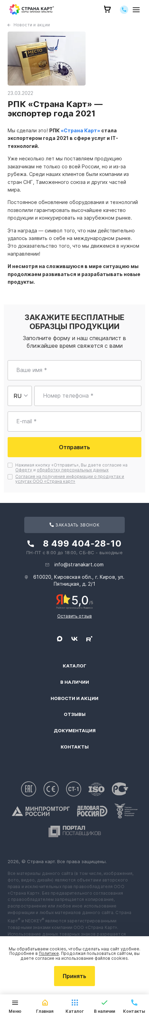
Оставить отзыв (74, 616)
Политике (49, 953)
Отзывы (75, 714)
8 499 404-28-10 (82, 543)
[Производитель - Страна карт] (31, 9)
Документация (75, 730)
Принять (74, 976)
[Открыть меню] (136, 9)
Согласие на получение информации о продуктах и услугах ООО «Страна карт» (69, 479)
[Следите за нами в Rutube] (89, 639)
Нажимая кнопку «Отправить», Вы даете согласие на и (72, 467)
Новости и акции (32, 24)
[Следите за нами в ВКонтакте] (74, 639)
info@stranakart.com (79, 564)
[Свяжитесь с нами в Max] (59, 639)
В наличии (74, 682)
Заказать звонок (77, 525)
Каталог (74, 665)
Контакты (75, 747)
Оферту (23, 469)
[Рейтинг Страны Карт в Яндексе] (74, 601)
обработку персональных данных (72, 469)
